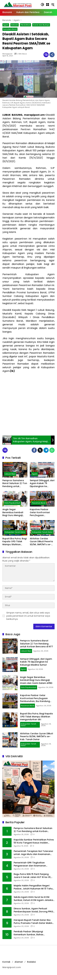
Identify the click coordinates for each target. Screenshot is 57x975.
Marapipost (7, 54)
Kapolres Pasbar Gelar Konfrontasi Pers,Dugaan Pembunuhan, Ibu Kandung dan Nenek (41, 512)
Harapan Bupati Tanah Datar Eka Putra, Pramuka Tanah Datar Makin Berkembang (33, 922)
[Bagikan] (52, 54)
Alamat (19, 961)
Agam (5, 25)
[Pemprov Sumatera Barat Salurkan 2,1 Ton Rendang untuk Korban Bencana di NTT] (14, 470)
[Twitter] (40, 450)
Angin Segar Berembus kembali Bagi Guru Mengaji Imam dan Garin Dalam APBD (12, 512)
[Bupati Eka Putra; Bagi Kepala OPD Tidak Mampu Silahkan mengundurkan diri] (14, 528)
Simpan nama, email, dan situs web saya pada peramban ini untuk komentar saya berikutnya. (28, 616)
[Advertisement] (28, 404)
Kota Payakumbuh (12, 503)
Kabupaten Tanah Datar (15, 532)
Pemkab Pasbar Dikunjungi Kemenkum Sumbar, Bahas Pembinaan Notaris (28, 933)
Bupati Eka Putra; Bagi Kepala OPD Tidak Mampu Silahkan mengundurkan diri (14, 541)
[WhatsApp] (52, 450)
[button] (42, 4)
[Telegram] (46, 450)
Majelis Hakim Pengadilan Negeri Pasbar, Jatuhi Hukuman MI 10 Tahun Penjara (34, 887)
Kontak (6, 961)
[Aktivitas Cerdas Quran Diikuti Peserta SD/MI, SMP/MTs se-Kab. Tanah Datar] (42, 528)
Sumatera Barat (10, 29)
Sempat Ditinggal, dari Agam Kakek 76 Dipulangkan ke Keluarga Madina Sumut (42, 483)
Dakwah (14, 25)
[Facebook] (34, 450)
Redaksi (31, 961)
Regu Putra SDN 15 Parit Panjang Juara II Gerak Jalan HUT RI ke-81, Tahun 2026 (32, 876)
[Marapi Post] (17, 4)
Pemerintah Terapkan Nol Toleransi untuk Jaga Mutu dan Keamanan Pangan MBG (33, 853)
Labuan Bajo (10, 474)
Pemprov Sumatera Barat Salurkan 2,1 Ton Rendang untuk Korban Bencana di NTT (14, 483)
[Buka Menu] (47, 4)
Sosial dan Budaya (41, 25)
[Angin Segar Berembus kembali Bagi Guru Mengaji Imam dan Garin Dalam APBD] (14, 499)
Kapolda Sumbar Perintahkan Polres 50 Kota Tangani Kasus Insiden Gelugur (34, 841)
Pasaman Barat (38, 503)
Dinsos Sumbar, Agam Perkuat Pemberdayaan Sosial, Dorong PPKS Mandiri (33, 910)
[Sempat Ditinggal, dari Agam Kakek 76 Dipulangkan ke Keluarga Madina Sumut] (42, 470)
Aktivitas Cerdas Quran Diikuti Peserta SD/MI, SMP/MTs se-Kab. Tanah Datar (41, 541)
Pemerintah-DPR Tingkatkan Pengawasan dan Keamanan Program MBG (30, 864)
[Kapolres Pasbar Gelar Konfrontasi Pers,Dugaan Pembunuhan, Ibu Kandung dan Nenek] (42, 499)
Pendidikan (25, 25)
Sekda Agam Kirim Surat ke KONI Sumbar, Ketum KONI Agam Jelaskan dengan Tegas (34, 899)
